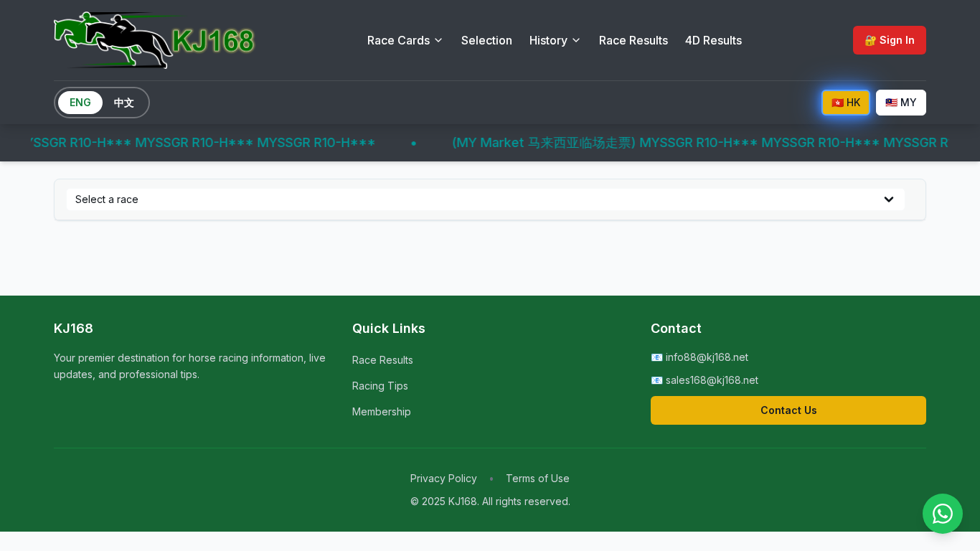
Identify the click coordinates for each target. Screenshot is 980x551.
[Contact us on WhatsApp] (943, 514)
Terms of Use (538, 478)
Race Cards (398, 40)
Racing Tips (380, 386)
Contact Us (788, 410)
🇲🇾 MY (901, 102)
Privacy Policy (443, 478)
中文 (124, 102)
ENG (80, 102)
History (548, 40)
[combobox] (485, 199)
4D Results (713, 40)
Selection (486, 40)
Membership (381, 411)
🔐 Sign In (889, 40)
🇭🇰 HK (845, 102)
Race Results (633, 40)
